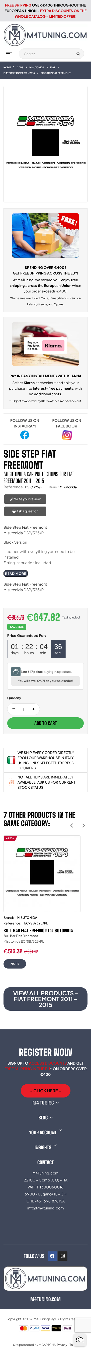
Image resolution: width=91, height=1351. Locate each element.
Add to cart (45, 723)
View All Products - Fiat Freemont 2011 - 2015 (45, 998)
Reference (13, 486)
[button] (45, 1090)
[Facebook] (52, 1256)
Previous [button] (72, 825)
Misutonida (68, 487)
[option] (42, 905)
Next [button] (83, 825)
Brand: (54, 487)
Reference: (12, 923)
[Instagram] (62, 1256)
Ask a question (27, 511)
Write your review (27, 499)
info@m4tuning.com (45, 1207)
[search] (78, 54)
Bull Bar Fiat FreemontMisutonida (38, 930)
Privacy (62, 1345)
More (14, 963)
